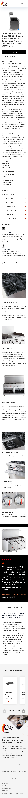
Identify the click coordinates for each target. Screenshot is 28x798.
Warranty (17, 764)
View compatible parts (11, 263)
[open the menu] (25, 3)
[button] (14, 615)
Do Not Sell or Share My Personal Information (13, 793)
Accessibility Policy (6, 788)
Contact (23, 764)
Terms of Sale (5, 790)
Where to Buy (14, 52)
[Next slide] (23, 711)
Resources (10, 764)
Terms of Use (5, 783)
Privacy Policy (5, 785)
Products (4, 764)
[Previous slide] (4, 711)
